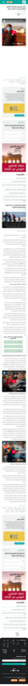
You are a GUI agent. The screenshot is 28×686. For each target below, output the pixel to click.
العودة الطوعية (22, 511)
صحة (18, 640)
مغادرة (24, 507)
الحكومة (4, 507)
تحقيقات (25, 643)
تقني (13, 643)
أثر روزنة (16, 673)
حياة (4, 640)
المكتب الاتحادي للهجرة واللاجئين (20, 509)
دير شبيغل (7, 511)
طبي (18, 642)
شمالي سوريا (18, 81)
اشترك (23, 664)
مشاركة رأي (23, 651)
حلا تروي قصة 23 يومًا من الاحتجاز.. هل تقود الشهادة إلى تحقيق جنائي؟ (14, 185)
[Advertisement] (14, 61)
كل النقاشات (7, 122)
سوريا (13, 80)
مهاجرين (15, 507)
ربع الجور (23, 81)
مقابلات (7, 646)
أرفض (14, 680)
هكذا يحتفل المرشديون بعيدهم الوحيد (19, 181)
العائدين (17, 511)
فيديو (8, 644)
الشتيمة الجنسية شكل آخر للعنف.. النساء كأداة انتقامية (15, 189)
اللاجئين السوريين (22, 83)
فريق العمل (12, 673)
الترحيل (8, 509)
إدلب (24, 80)
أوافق (22, 680)
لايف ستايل (17, 644)
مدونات (25, 645)
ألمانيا (20, 507)
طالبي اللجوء (10, 507)
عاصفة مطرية (12, 81)
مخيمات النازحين (19, 80)
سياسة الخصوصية (24, 673)
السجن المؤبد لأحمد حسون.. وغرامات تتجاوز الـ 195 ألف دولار (15, 196)
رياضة (4, 642)
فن (4, 643)
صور (14, 651)
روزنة (9, 80)
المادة (21, 235)
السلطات (12, 511)
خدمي (13, 640)
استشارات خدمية (12, 642)
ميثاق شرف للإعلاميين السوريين (5, 673)
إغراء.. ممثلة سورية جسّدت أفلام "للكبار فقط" (17, 193)
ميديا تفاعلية (4, 650)
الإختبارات (5, 651)
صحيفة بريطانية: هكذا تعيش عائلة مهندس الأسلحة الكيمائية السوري (15, 200)
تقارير (25, 642)
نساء (18, 643)
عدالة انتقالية (23, 650)
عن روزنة (20, 673)
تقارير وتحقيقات (23, 640)
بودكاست (5, 652)
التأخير (12, 509)
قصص (25, 644)
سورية (6, 80)
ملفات (8, 643)
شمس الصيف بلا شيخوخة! (21, 178)
